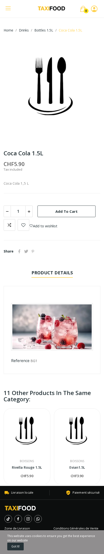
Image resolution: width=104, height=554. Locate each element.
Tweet (26, 251)
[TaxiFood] (20, 508)
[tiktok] (8, 518)
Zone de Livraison (17, 528)
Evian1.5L (77, 467)
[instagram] (28, 518)
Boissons (27, 461)
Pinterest (33, 251)
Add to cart (66, 211)
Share (19, 251)
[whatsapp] (38, 518)
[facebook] (18, 518)
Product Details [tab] (52, 273)
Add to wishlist (23, 225)
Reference (20, 360)
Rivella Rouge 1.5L (27, 467)
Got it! (15, 546)
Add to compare (9, 225)
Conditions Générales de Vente (75, 528)
